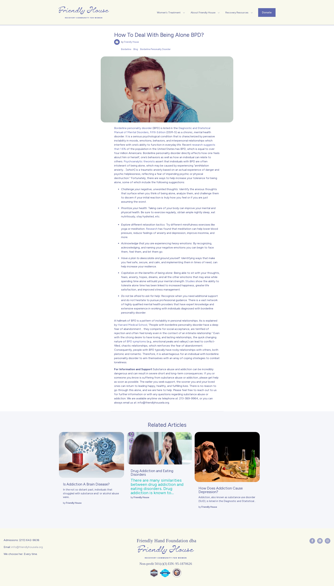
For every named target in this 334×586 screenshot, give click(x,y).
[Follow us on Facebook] (312, 541)
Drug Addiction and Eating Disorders (152, 473)
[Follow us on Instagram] (327, 541)
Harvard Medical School (132, 324)
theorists (149, 161)
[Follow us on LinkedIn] (320, 541)
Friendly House (131, 42)
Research (152, 228)
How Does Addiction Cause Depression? (220, 490)
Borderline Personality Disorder (155, 49)
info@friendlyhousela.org (153, 402)
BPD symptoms (136, 341)
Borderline (126, 49)
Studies (190, 281)
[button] (171, 12)
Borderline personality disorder (133, 128)
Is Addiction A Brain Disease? (86, 484)
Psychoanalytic (133, 161)
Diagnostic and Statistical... (240, 501)
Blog (135, 49)
